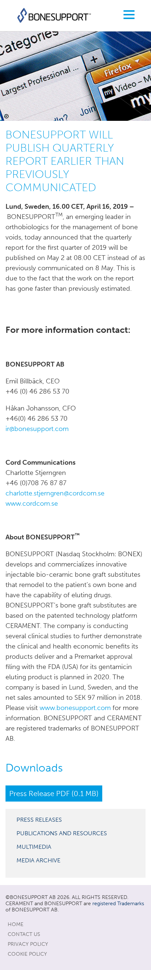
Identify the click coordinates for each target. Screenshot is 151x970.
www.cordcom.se (31, 503)
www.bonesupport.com (75, 708)
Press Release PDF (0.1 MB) (54, 793)
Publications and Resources (61, 833)
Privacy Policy (28, 944)
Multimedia (33, 846)
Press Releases (39, 819)
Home (15, 924)
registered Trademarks (118, 903)
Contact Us (24, 934)
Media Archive (38, 860)
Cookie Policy (27, 954)
